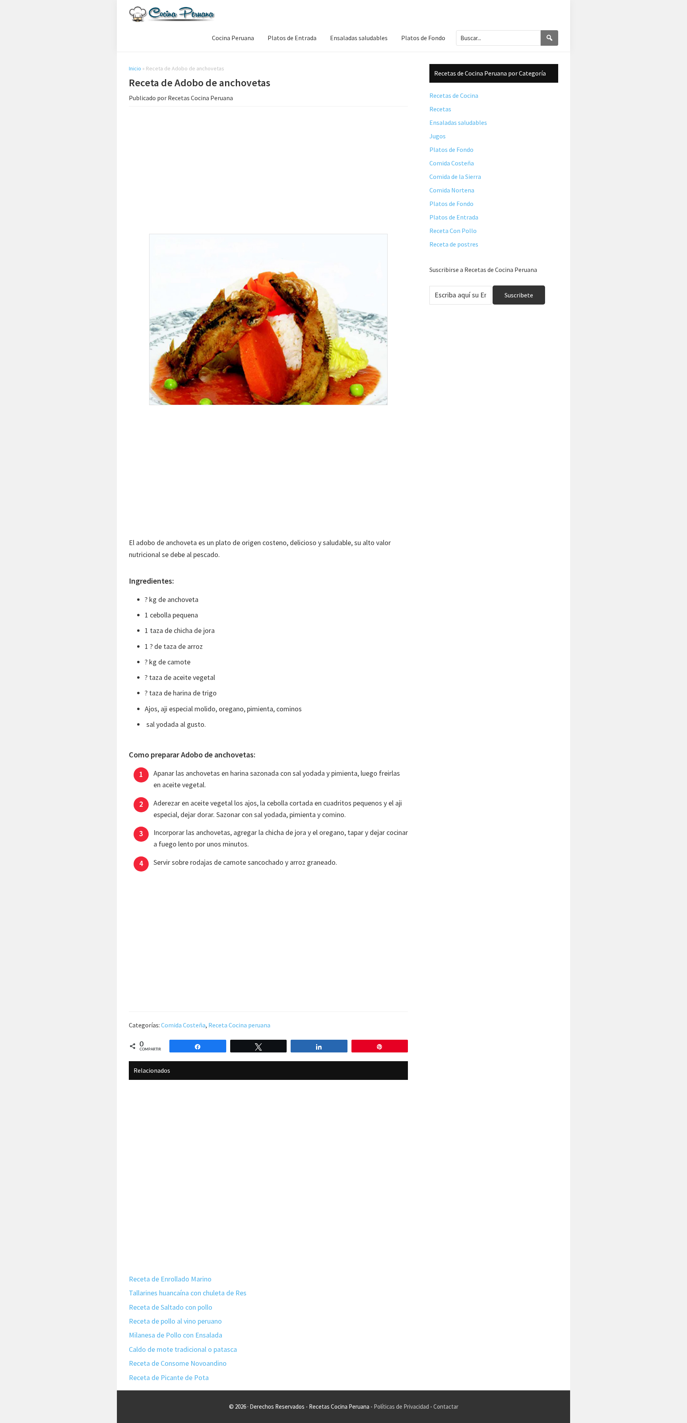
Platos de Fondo (451, 149)
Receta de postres (453, 244)
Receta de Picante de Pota (169, 1377)
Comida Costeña (183, 1025)
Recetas (440, 109)
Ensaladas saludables (458, 122)
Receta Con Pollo (453, 231)
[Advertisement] (268, 171)
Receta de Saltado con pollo (170, 1307)
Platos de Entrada (453, 217)
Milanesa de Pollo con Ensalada (175, 1335)
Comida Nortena (451, 190)
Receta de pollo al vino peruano (175, 1321)
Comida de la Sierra (455, 177)
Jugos (437, 136)
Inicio (135, 68)
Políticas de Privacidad (401, 1406)
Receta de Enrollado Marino (170, 1278)
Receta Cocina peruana (239, 1025)
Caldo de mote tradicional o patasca (183, 1349)
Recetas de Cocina (453, 95)
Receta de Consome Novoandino (178, 1363)
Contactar (445, 1406)
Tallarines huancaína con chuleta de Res (187, 1292)
